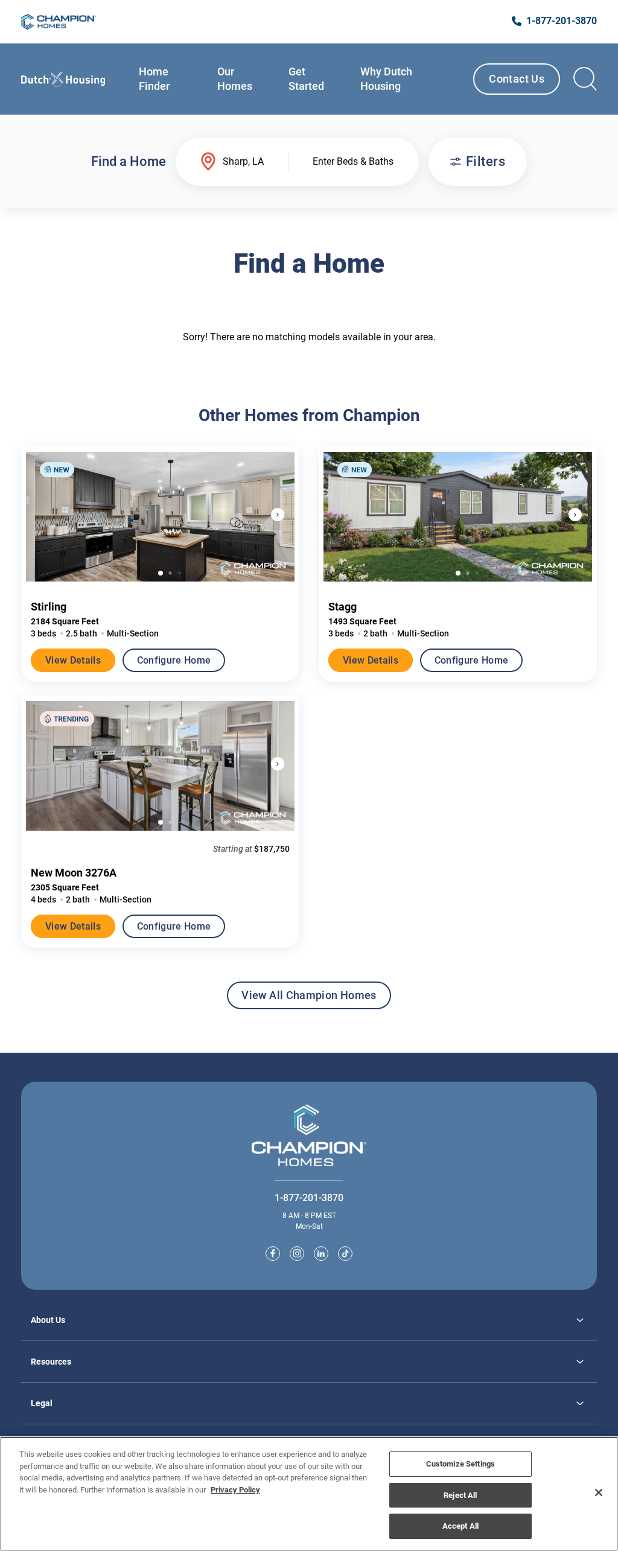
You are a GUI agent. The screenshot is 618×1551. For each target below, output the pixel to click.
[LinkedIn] (321, 1253)
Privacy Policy (235, 1489)
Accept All (460, 1525)
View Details (73, 660)
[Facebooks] (273, 1253)
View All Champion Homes (308, 999)
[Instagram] (297, 1253)
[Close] (598, 1492)
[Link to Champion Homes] (58, 22)
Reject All (460, 1495)
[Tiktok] (345, 1253)
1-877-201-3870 (309, 1198)
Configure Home (174, 660)
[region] (309, 1493)
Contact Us (516, 78)
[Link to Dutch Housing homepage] (63, 79)
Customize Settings (460, 1463)
